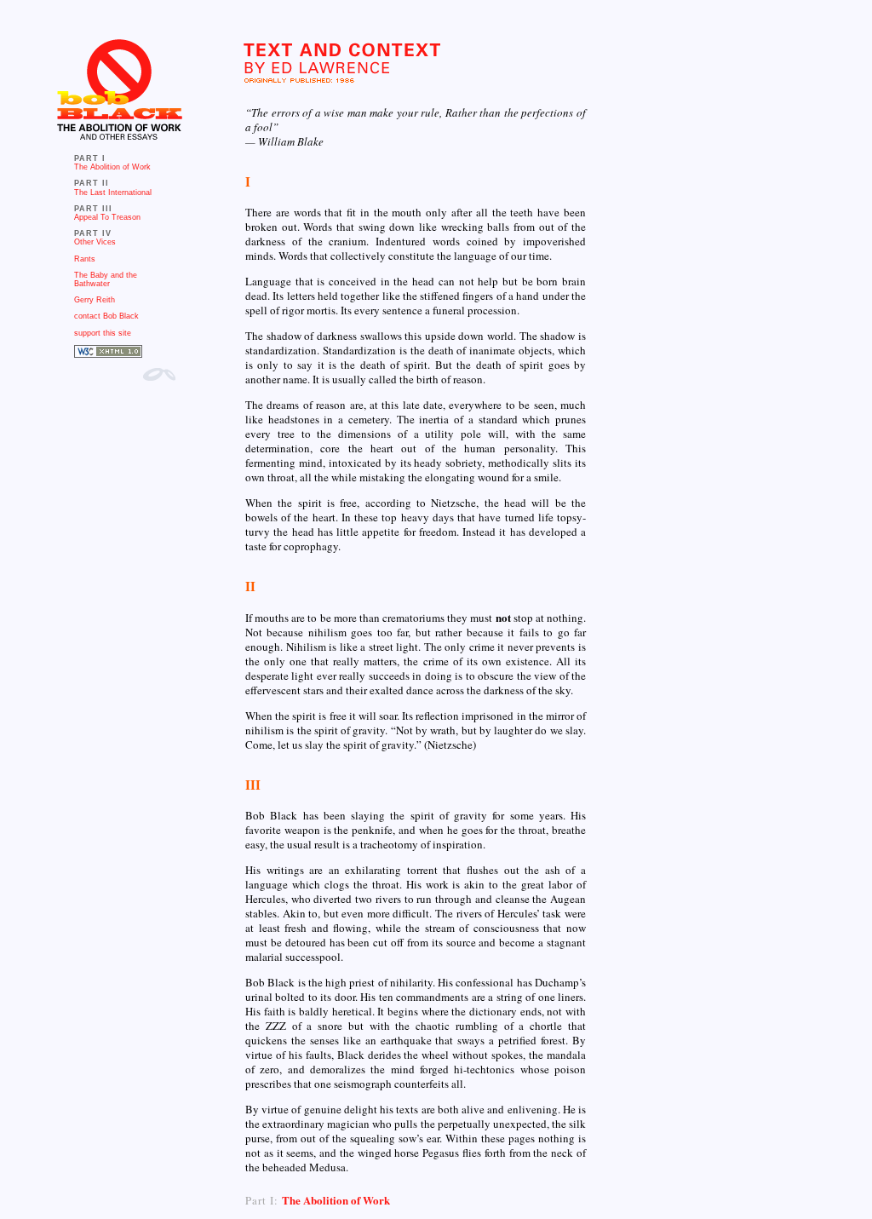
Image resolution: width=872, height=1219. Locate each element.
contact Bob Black (106, 316)
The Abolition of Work (112, 167)
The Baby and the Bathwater (105, 279)
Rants (84, 259)
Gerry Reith (94, 300)
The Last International (113, 192)
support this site (102, 333)
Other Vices (95, 242)
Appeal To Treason (107, 217)
